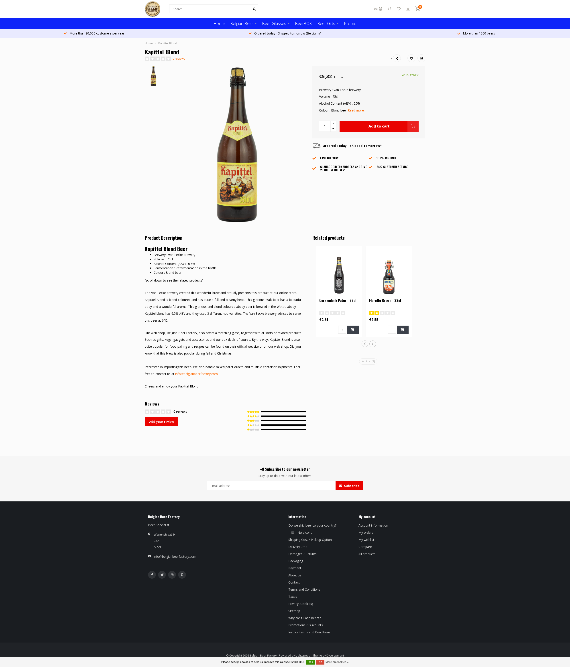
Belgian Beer (241, 23)
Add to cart (379, 126)
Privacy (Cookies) (300, 604)
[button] (365, 344)
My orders (365, 532)
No (320, 662)
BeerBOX (303, 23)
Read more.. (356, 110)
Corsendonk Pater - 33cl (337, 300)
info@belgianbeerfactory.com (196, 374)
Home (219, 23)
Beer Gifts (326, 23)
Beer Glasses (274, 23)
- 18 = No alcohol (300, 532)
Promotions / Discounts (305, 625)
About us (294, 575)
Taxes (292, 596)
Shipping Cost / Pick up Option (310, 539)
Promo (350, 23)
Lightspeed (302, 655)
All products (366, 554)
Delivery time (297, 547)
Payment (294, 568)
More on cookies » (337, 662)
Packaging (295, 561)
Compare (365, 547)
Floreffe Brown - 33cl (385, 300)
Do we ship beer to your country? (312, 525)
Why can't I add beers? (304, 618)
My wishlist (366, 539)
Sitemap (294, 611)
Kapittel (368, 361)
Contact (294, 582)
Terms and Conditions (304, 589)
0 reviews (179, 59)
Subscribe (351, 486)
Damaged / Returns (302, 554)
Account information (373, 525)
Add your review (161, 422)
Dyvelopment (335, 655)
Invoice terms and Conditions (309, 632)
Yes (310, 662)
